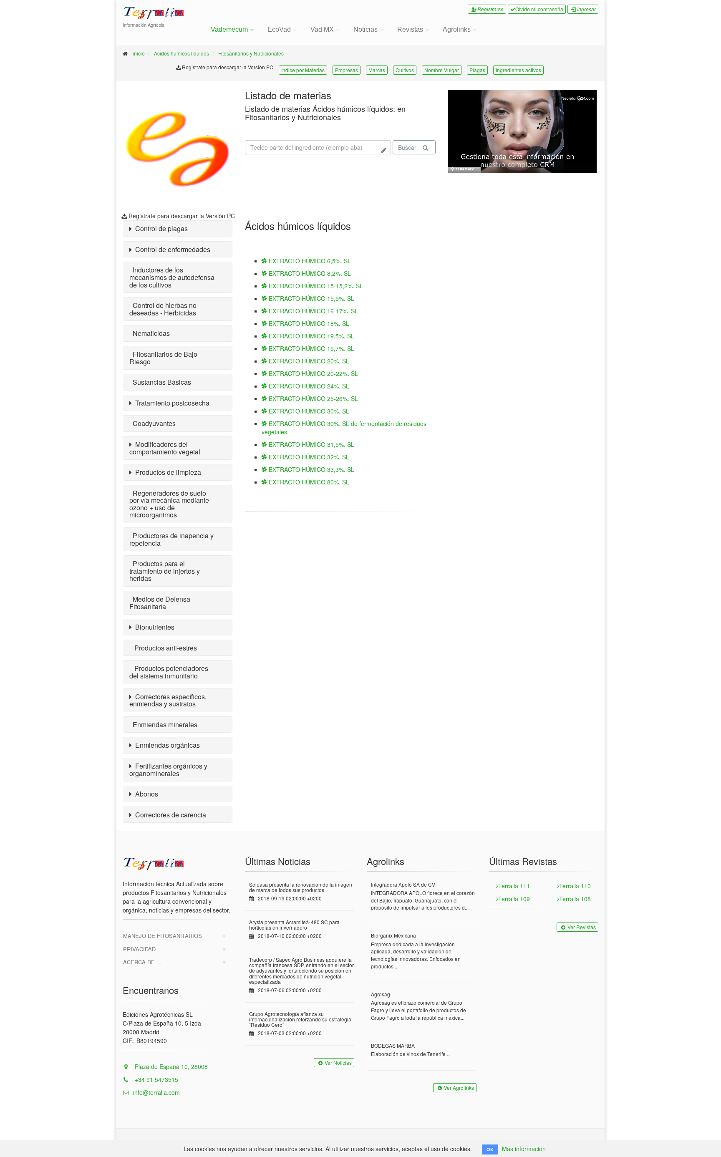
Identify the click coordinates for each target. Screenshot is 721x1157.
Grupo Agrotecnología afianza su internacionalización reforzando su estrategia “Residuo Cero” (300, 1019)
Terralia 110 (575, 886)
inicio (139, 53)
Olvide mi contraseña (539, 9)
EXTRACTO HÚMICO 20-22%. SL (312, 373)
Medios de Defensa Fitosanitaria (159, 602)
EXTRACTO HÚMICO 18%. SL (308, 323)
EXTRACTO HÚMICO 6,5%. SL (309, 261)
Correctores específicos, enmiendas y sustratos (168, 700)
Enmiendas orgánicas (166, 745)
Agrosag (380, 994)
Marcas (376, 69)
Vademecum (229, 29)
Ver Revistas (581, 926)
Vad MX (322, 29)
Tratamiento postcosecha (170, 403)
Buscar (407, 147)
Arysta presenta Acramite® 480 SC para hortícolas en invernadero (294, 924)
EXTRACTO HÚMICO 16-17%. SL (312, 311)
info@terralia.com (156, 1092)
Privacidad (139, 949)
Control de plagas (160, 228)
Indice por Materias (303, 69)
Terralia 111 (514, 886)
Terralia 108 (575, 899)
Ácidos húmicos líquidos (181, 53)
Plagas (477, 69)
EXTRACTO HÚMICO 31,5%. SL (310, 444)
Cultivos (405, 69)
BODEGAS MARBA (393, 1045)
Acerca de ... (142, 962)
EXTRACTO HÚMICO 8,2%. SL (309, 273)
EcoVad (279, 29)
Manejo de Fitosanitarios (162, 936)
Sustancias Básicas (160, 382)
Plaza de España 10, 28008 (170, 1066)
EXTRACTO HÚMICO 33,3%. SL (310, 469)
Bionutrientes (153, 627)
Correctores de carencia (169, 814)
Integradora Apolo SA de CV (403, 884)
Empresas (346, 69)
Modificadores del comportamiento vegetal (164, 447)
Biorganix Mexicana (393, 935)
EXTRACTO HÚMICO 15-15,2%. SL (315, 286)
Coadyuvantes (152, 423)
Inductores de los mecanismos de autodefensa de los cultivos (171, 277)
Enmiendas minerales (163, 724)
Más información (524, 1148)
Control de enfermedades (171, 249)
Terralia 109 (514, 899)
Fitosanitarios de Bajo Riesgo (163, 357)
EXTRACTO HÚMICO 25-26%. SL (312, 398)
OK (490, 1149)
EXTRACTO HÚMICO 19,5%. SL (310, 336)
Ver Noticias (338, 1062)
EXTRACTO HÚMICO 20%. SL (308, 361)
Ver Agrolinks (459, 1087)
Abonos (145, 794)
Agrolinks (457, 29)
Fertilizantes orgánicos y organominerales (168, 769)
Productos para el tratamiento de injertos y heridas (164, 571)
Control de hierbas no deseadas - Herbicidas (163, 309)
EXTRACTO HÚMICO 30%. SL (308, 411)
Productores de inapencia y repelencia (171, 539)
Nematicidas (149, 333)
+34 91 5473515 (155, 1079)
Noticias (365, 29)
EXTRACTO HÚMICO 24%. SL (308, 386)
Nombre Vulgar (441, 69)
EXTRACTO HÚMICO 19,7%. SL (310, 348)
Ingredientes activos (518, 69)
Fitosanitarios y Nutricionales (251, 53)
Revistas (410, 29)
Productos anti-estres (163, 648)
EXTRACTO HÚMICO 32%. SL (308, 457)
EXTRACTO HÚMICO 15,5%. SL (310, 298)
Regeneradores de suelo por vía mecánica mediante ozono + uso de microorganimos (169, 504)
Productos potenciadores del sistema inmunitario (168, 672)
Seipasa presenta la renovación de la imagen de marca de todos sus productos (300, 887)
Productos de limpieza (166, 472)
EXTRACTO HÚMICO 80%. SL (308, 482)
